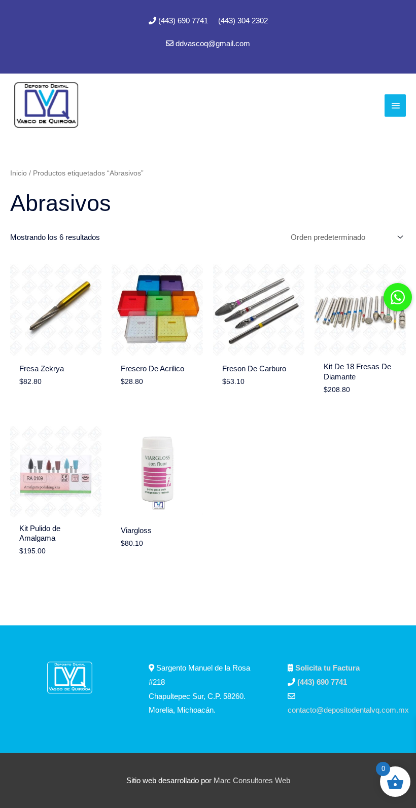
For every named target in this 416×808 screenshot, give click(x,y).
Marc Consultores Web (252, 780)
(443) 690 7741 (184, 20)
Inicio (18, 173)
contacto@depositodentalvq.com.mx (348, 710)
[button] (398, 297)
